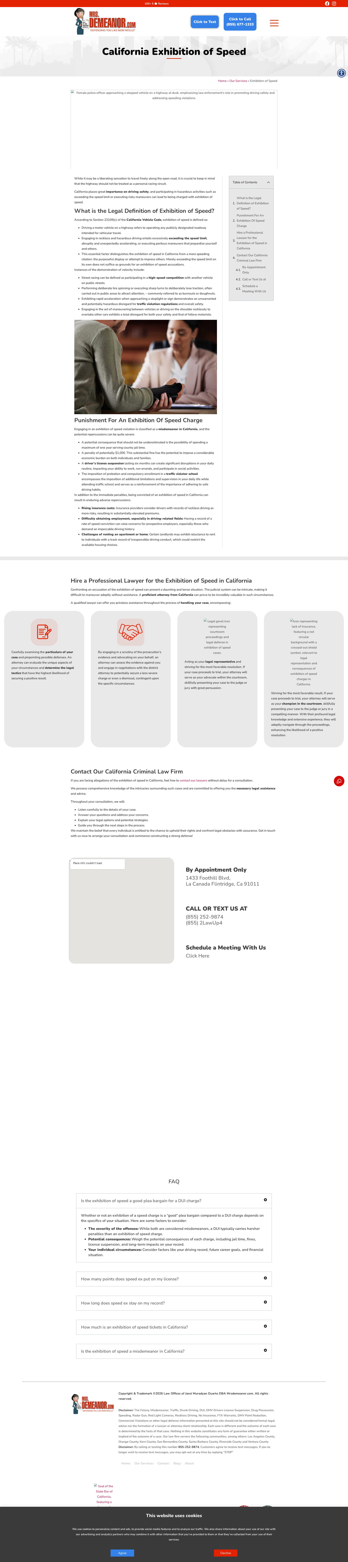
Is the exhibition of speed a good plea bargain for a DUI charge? (141, 1201)
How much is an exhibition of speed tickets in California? (134, 1327)
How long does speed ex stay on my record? (123, 1303)
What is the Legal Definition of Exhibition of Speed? (253, 203)
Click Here (197, 955)
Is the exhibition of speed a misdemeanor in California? (132, 1351)
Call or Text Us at (254, 279)
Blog (176, 1463)
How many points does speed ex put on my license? (130, 1279)
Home (222, 81)
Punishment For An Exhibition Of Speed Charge (250, 220)
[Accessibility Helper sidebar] (341, 73)
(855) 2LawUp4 (204, 922)
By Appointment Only (254, 270)
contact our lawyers (193, 781)
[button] (268, 182)
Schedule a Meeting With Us (254, 288)
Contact (163, 1463)
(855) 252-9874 (204, 916)
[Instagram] (334, 3)
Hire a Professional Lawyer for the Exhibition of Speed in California (252, 240)
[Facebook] (327, 3)
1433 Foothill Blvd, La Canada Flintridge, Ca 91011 (222, 880)
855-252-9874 (188, 1447)
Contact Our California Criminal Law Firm (252, 258)
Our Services (238, 81)
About (189, 1463)
